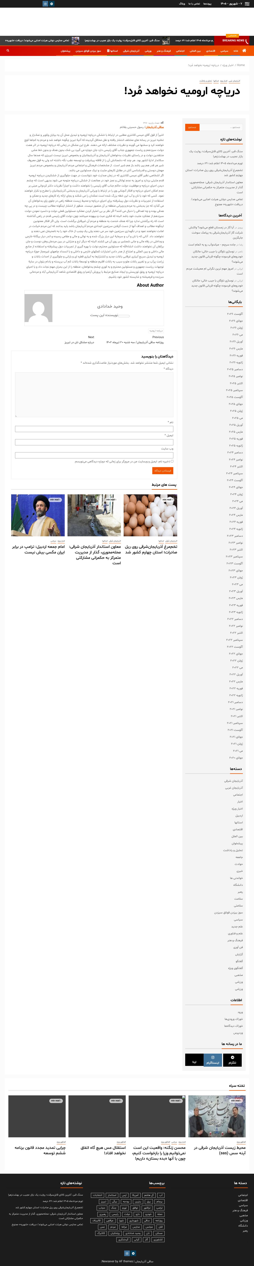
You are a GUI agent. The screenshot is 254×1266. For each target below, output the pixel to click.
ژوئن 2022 (236, 661)
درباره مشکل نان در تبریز (79, 339)
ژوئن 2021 (237, 744)
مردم (113, 1227)
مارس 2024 (236, 515)
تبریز (103, 1201)
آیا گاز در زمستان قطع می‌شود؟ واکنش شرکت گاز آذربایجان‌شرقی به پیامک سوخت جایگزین (216, 232)
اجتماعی (180, 51)
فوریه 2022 (236, 688)
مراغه (124, 1227)
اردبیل (239, 816)
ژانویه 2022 (236, 695)
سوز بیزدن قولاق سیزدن (88, 51)
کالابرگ (101, 1233)
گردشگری (123, 1239)
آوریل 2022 (236, 674)
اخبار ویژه (223, 81)
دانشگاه (238, 885)
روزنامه (159, 1220)
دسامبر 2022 (235, 619)
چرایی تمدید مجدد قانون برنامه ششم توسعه (40, 1150)
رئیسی (115, 1214)
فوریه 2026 (236, 356)
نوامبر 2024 (236, 460)
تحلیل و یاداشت (206, 81)
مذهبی (238, 975)
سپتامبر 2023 (234, 557)
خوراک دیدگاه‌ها (233, 1026)
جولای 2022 (236, 654)
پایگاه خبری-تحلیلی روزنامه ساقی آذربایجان (211, 21)
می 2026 (237, 335)
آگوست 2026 (235, 314)
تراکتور (147, 1208)
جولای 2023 (236, 571)
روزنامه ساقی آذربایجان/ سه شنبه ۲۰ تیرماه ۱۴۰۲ (135, 339)
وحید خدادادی (110, 306)
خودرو (148, 1214)
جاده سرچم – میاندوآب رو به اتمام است (212, 245)
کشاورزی (158, 1239)
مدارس (136, 1227)
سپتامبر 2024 (234, 473)
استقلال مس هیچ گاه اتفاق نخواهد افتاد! (103, 1150)
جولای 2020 (236, 758)
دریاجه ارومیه (156, 330)
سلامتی (238, 906)
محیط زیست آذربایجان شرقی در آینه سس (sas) (220, 1150)
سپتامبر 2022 (234, 640)
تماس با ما (194, 4)
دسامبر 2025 (235, 369)
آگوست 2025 (235, 397)
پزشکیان (115, 1233)
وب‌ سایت (167, 449)
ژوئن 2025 (236, 411)
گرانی (136, 1239)
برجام (160, 1201)
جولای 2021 (236, 737)
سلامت (238, 899)
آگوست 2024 (235, 480)
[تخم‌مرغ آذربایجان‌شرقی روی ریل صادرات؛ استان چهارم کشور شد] (150, 515)
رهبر (240, 892)
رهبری (102, 1214)
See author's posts (124, 316)
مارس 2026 (236, 349)
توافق (135, 1208)
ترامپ (159, 1208)
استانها (114, 51)
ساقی (147, 1220)
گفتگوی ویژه (235, 968)
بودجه (126, 1201)
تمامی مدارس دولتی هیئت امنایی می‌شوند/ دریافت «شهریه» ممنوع (53, 40)
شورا (121, 1220)
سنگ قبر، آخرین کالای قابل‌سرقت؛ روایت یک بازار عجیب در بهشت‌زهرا (142, 40)
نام (170, 422)
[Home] (244, 51)
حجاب (102, 1208)
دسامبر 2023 (235, 536)
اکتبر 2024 (236, 467)
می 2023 (237, 584)
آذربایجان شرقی (131, 51)
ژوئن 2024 (236, 494)
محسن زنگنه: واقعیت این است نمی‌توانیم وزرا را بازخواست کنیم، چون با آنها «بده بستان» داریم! (159, 1153)
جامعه (239, 857)
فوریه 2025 (236, 439)
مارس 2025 (236, 432)
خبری (240, 871)
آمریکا (135, 1195)
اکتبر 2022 (236, 633)
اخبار (240, 802)
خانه (236, 51)
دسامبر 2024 (235, 453)
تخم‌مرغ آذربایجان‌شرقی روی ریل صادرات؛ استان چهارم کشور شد (151, 549)
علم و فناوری (235, 933)
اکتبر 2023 (236, 550)
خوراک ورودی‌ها (234, 1019)
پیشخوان (65, 51)
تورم (124, 1208)
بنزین (138, 1201)
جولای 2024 (236, 487)
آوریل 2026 (236, 342)
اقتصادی (210, 51)
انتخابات (97, 1195)
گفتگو (239, 961)
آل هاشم (149, 1195)
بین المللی (195, 51)
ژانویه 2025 (236, 446)
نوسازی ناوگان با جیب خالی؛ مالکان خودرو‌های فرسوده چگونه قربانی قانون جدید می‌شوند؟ (217, 257)
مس (102, 1227)
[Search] (8, 50)
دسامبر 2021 (235, 702)
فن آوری (238, 947)
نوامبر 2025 (236, 376)
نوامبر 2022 (236, 626)
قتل (161, 1227)
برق (149, 1201)
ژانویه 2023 (236, 612)
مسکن (159, 1233)
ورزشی (148, 51)
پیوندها (207, 4)
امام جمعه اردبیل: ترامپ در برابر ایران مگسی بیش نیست (38, 549)
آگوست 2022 (235, 647)
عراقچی (109, 1220)
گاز (146, 1239)
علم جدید (237, 927)
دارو (138, 1214)
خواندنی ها (236, 878)
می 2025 (237, 418)
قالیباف (96, 1220)
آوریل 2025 (236, 425)
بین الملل (237, 836)
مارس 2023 (236, 598)
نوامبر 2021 (236, 709)
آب (161, 1195)
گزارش (239, 954)
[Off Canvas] (247, 3)
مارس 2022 (236, 682)
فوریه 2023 (236, 605)
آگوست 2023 (234, 563)
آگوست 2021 (235, 730)
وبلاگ (182, 4)
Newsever (108, 1261)
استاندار (112, 1195)
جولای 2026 (236, 321)
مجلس (149, 1227)
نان (148, 1233)
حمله (160, 1214)
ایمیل (169, 435)
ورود (240, 1012)
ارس (124, 1195)
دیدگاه (168, 369)
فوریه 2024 (236, 522)
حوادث (239, 864)
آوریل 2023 (236, 591)
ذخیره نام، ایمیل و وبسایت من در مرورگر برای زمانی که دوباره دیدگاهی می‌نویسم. (122, 461)
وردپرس (238, 1033)
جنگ (113, 1208)
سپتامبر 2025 (234, 390)
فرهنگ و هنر (164, 51)
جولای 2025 (236, 404)
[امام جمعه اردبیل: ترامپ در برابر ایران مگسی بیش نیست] (38, 515)
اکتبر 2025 (236, 383)
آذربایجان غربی (234, 81)
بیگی (114, 1201)
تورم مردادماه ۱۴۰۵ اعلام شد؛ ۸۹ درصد (220, 163)
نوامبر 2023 (236, 543)
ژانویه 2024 (236, 529)
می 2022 (237, 668)
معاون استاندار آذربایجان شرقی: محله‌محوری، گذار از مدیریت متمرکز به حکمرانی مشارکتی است (95, 555)
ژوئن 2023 (236, 577)
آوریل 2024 (236, 508)
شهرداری (133, 1220)
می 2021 (238, 751)
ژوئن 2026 (236, 328)
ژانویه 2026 (236, 362)
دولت (127, 1214)
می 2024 (237, 501)
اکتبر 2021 (237, 716)
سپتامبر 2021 (235, 723)
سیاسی (224, 51)
